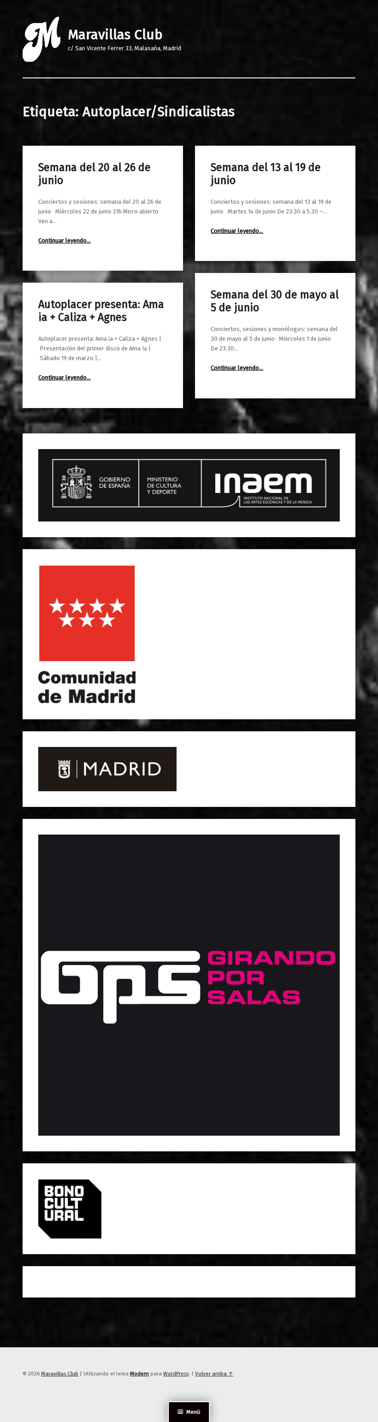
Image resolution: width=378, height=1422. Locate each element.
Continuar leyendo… (64, 240)
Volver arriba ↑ (214, 1373)
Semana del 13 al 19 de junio (266, 174)
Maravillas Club (115, 34)
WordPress (176, 1373)
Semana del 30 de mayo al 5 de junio (275, 301)
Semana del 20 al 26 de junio (94, 174)
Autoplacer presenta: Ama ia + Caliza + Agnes (101, 311)
